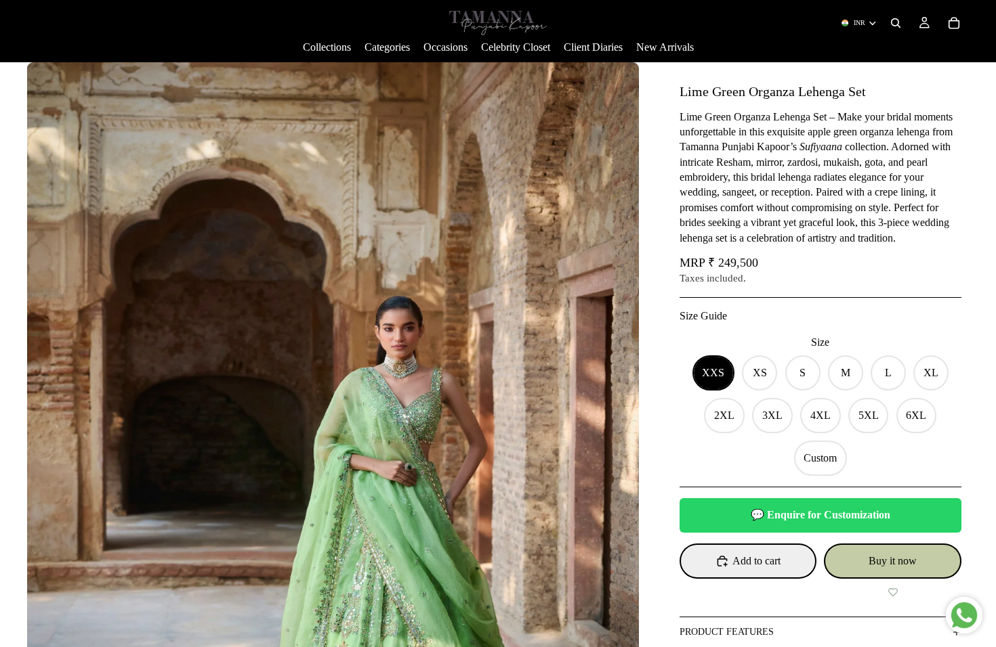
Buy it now (893, 560)
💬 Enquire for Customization (820, 514)
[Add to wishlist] (892, 592)
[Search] (896, 23)
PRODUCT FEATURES (727, 632)
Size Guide (703, 315)
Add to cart (756, 560)
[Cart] (954, 23)
